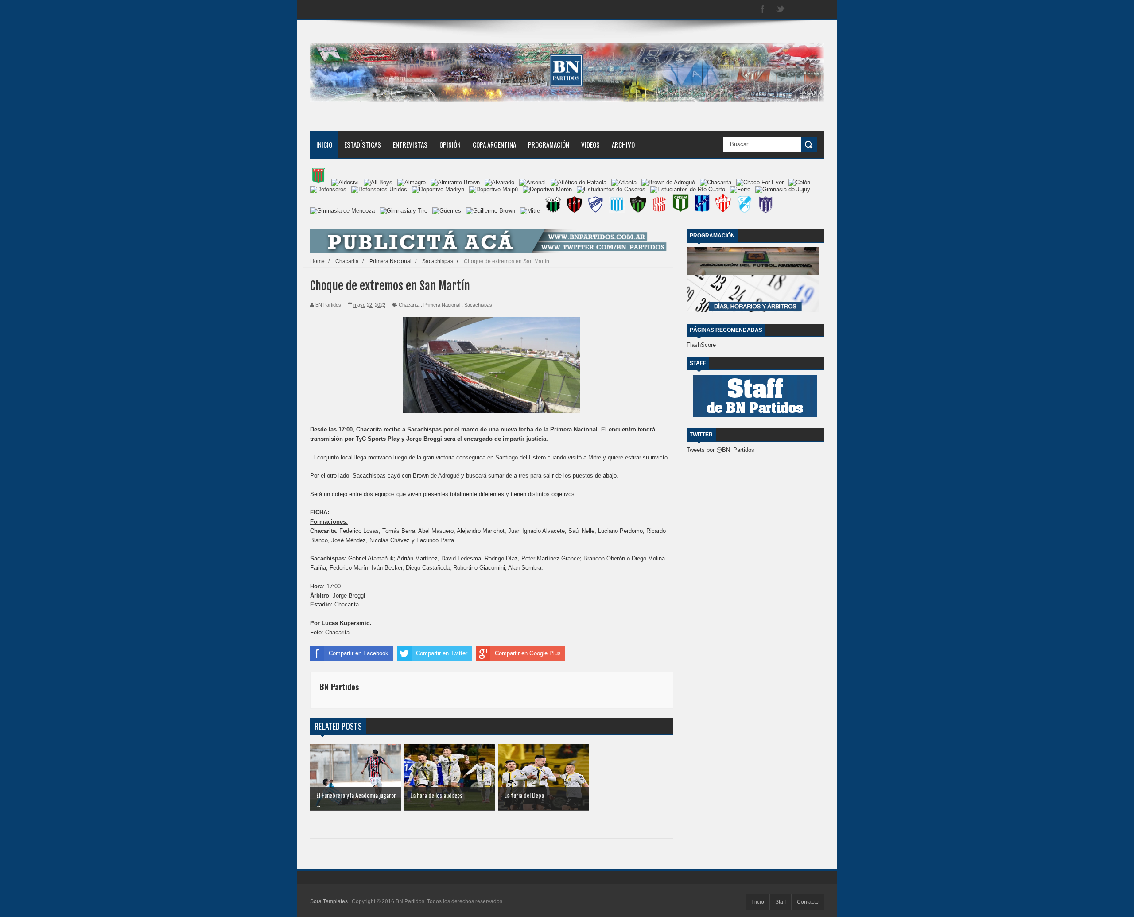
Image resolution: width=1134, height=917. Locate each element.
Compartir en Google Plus (528, 653)
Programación (548, 144)
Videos (590, 144)
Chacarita (409, 304)
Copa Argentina (494, 144)
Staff (780, 902)
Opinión (450, 144)
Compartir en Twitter (441, 653)
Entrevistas (410, 144)
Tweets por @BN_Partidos (720, 450)
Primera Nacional (441, 304)
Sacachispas (478, 304)
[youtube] (816, 9)
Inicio (324, 144)
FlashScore (701, 345)
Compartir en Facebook (358, 653)
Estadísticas (362, 144)
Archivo (623, 144)
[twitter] (780, 9)
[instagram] (798, 9)
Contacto (808, 902)
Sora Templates (329, 901)
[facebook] (763, 9)
